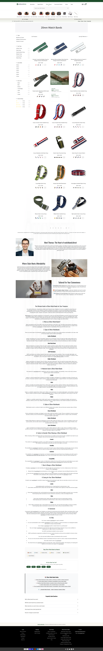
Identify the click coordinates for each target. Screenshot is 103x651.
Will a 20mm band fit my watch (51, 599)
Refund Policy (22, 634)
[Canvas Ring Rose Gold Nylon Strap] (40, 142)
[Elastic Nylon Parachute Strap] (59, 142)
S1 (36, 188)
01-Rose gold (36, 157)
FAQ (51, 639)
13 (76, 95)
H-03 (57, 188)
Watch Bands (49, 4)
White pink (59, 65)
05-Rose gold (38, 157)
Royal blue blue (61, 65)
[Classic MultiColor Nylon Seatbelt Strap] (78, 80)
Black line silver (76, 65)
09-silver (80, 127)
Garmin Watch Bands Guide (66, 637)
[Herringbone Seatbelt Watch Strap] (78, 172)
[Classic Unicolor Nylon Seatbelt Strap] (40, 112)
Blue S (76, 218)
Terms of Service (23, 631)
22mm (43, 566)
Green (44, 96)
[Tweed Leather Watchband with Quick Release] (40, 80)
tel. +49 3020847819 (80, 633)
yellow (55, 218)
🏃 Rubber (58, 552)
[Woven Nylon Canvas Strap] (40, 203)
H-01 (55, 188)
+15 (63, 126)
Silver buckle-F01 (76, 188)
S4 (42, 188)
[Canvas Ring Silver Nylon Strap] (78, 112)
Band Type (19, 46)
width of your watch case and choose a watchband (51, 462)
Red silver (36, 65)
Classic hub (89, 21)
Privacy (23, 633)
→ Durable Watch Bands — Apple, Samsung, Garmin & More (52, 589)
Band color (19, 80)
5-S (78, 157)
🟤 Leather (30, 552)
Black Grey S (80, 218)
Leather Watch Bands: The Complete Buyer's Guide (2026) (52, 584)
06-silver (78, 127)
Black (36, 218)
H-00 (59, 188)
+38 (63, 157)
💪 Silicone (52, 552)
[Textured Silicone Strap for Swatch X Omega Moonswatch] (78, 48)
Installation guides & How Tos (51, 633)
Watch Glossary (51, 634)
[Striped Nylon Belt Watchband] (59, 172)
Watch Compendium (51, 631)
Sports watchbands (61, 429)
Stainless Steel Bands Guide (66, 642)
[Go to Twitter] (69, 649)
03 (40, 127)
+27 (63, 187)
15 (80, 95)
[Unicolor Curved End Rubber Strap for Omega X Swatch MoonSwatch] (40, 48)
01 (36, 127)
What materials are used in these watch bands (51, 606)
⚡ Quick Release (31, 555)
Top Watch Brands (51, 636)
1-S (76, 157)
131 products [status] (34, 36)
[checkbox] (23, 37)
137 (74, 95)
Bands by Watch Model (51, 638)
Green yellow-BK (57, 157)
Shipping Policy (37, 631)
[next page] (69, 228)
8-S (74, 157)
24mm (48, 566)
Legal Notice (23, 636)
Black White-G (61, 157)
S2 (38, 188)
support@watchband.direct (80, 631)
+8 (82, 126)
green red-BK (59, 157)
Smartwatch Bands (58, 4)
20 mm (82, 21)
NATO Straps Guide (65, 640)
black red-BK (55, 157)
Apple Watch (40, 4)
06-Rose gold (40, 157)
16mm (28, 566)
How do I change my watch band (51, 612)
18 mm (79, 21)
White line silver (74, 65)
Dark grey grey (57, 65)
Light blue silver (80, 65)
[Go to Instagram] (67, 649)
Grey (59, 218)
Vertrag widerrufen (41, 624)
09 (59, 127)
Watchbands (28, 315)
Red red (55, 65)
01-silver (74, 127)
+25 (82, 95)
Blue (42, 96)
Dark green (78, 65)
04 (42, 127)
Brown (39, 96)
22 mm (85, 21)
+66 (82, 64)
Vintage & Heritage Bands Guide (66, 644)
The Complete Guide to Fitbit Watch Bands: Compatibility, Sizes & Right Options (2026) (52, 586)
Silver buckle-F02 (78, 188)
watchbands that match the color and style (35, 455)
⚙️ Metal (36, 552)
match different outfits (58, 356)
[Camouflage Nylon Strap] (40, 172)
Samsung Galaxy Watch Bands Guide (65, 634)
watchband (39, 326)
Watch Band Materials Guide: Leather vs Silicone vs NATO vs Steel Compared (52, 579)
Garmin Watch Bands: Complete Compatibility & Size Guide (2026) (52, 581)
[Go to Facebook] (65, 649)
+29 (63, 64)
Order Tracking (37, 633)
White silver (42, 65)
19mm (38, 566)
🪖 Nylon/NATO (66, 552)
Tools (72, 4)
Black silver (38, 65)
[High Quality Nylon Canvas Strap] (78, 203)
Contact (22, 638)
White (42, 218)
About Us (23, 639)
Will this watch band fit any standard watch (51, 602)
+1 (63, 218)
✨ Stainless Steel (43, 552)
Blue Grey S (78, 218)
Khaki (37, 96)
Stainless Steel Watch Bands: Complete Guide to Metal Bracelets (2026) (52, 583)
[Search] (68, 8)
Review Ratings (20, 98)
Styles (66, 4)
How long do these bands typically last (51, 609)
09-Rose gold (42, 157)
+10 (45, 187)
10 (55, 127)
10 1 (61, 127)
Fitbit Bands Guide (65, 635)
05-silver (76, 127)
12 (57, 127)
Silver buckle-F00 (74, 188)
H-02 (61, 188)
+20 (82, 157)
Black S (74, 218)
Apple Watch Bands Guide (66, 631)
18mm (33, 566)
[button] (83, 36)
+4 (82, 218)
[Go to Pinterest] (73, 649)
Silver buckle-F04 (80, 188)
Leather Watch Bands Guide (66, 639)
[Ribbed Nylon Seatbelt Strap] (59, 203)
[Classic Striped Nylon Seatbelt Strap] (59, 112)
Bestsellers (32, 4)
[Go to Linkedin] (71, 649)
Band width (19, 62)
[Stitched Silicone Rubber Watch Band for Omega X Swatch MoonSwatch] (59, 48)
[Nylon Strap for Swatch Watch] (78, 142)
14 (78, 95)
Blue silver (40, 65)
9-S (80, 157)
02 (38, 127)
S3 (40, 188)
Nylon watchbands (46, 393)
